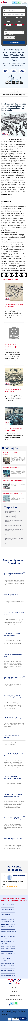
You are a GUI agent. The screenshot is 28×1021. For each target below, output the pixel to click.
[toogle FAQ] (24, 573)
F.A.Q (14, 987)
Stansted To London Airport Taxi (7, 970)
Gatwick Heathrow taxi (10, 516)
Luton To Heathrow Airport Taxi (7, 907)
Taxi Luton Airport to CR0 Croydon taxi (13, 525)
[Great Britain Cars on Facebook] (9, 1005)
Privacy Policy (16, 1018)
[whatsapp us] (19, 2)
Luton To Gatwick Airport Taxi (7, 916)
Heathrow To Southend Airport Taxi (8, 943)
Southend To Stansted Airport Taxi (8, 924)
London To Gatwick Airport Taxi (7, 963)
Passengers (7, 21)
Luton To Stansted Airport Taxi (7, 904)
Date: (5, 29)
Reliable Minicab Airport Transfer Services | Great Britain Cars (14, 347)
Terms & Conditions (14, 995)
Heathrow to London (7, 198)
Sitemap (14, 991)
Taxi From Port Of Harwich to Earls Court (13, 480)
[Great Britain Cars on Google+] (13, 1005)
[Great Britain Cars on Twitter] (11, 1005)
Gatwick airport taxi (6, 241)
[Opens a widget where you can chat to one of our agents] (23, 1018)
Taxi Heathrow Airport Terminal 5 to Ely (12, 493)
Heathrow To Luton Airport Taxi (7, 941)
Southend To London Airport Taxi (7, 919)
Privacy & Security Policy (14, 999)
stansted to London (6, 205)
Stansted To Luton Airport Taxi (7, 965)
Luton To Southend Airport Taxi (7, 909)
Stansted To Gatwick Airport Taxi (8, 973)
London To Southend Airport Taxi (7, 960)
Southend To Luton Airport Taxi (7, 926)
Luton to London (6, 201)
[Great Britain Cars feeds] (18, 1005)
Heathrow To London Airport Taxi (8, 936)
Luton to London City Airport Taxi (8, 912)
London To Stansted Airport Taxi (7, 955)
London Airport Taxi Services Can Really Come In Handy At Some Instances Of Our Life (14, 95)
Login (24, 2)
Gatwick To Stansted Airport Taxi (8, 946)
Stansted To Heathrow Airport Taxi (8, 975)
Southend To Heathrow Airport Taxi (8, 929)
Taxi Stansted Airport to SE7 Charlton (12, 467)
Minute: (11, 34)
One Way (9, 18)
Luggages (18, 21)
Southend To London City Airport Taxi (8, 931)
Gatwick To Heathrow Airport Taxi (8, 948)
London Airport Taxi (7, 149)
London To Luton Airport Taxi (7, 958)
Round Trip (20, 18)
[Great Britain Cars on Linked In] (16, 1005)
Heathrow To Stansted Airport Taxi (8, 938)
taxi (6, 534)
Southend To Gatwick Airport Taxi (8, 921)
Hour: (5, 34)
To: (6, 14)
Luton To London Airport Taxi (7, 914)
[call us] (14, 2)
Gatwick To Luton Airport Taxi (7, 951)
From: (7, 10)
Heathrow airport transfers (9, 232)
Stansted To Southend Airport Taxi (8, 968)
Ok (9, 1019)
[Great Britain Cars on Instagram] (15, 1005)
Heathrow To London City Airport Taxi (8, 934)
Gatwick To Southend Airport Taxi (8, 953)
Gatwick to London (6, 194)
